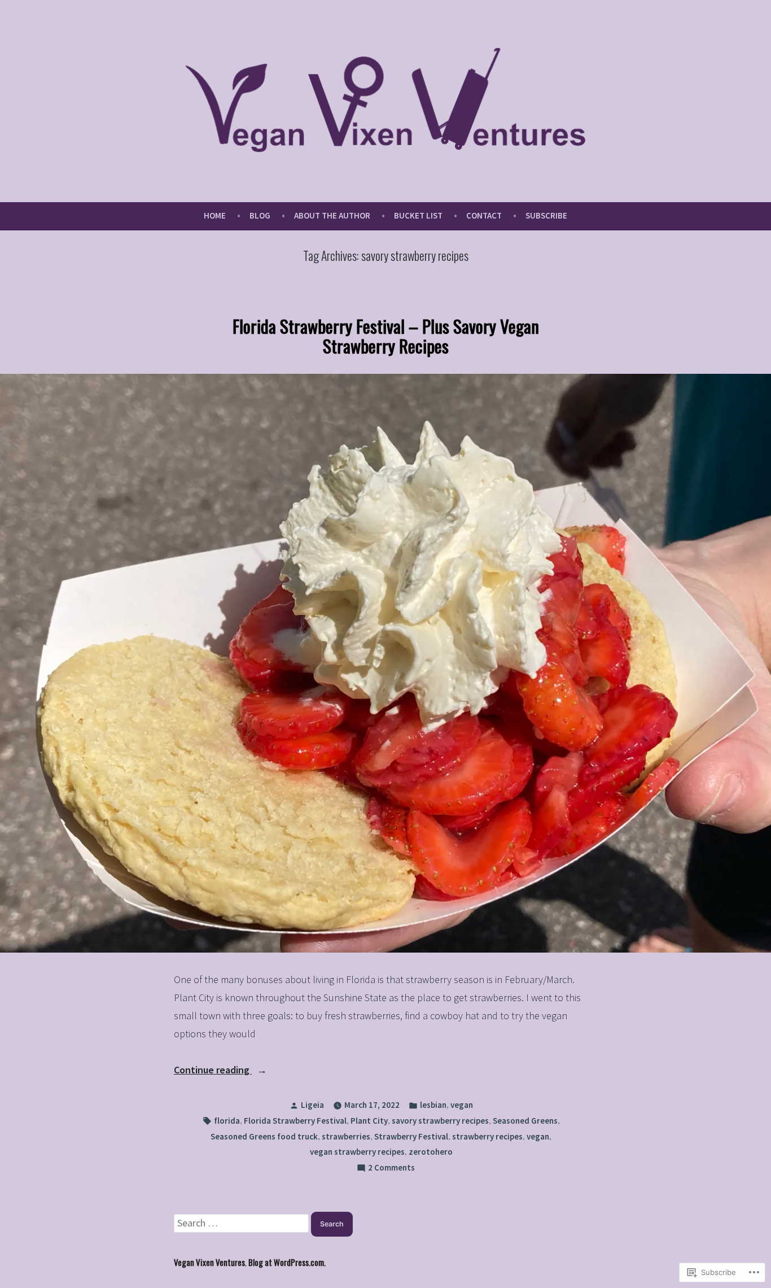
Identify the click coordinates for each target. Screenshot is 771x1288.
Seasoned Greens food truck (264, 1136)
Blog (259, 215)
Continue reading (213, 1071)
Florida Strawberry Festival (295, 1120)
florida (227, 1120)
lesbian (433, 1104)
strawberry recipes (487, 1136)
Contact (484, 215)
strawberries (346, 1136)
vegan (461, 1104)
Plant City (369, 1120)
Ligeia (312, 1104)
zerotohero (431, 1151)
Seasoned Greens (525, 1120)
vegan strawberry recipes (357, 1151)
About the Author (332, 215)
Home (215, 215)
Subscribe (546, 215)
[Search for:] (242, 1222)
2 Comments (391, 1169)
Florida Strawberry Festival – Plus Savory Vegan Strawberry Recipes (386, 336)
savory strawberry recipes (440, 1120)
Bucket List (418, 215)
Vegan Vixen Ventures (209, 1262)
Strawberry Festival (411, 1136)
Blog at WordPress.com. (287, 1262)
